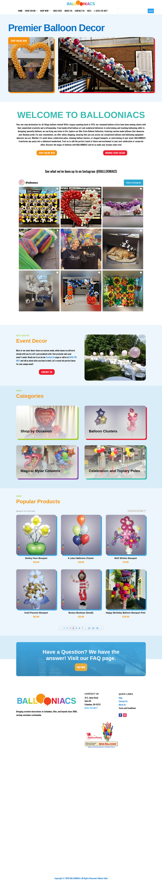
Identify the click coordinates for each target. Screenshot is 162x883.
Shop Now (44, 11)
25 (97, 628)
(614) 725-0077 (91, 708)
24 (93, 628)
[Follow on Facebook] (120, 715)
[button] (39, 207)
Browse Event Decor (115, 153)
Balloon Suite (102, 878)
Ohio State (57, 11)
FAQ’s (89, 11)
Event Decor (30, 11)
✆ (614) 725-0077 (101, 11)
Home (20, 11)
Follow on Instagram (133, 182)
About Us (68, 11)
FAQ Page (81, 667)
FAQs (120, 697)
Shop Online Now (19, 40)
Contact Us (80, 11)
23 (89, 628)
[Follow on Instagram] (125, 715)
